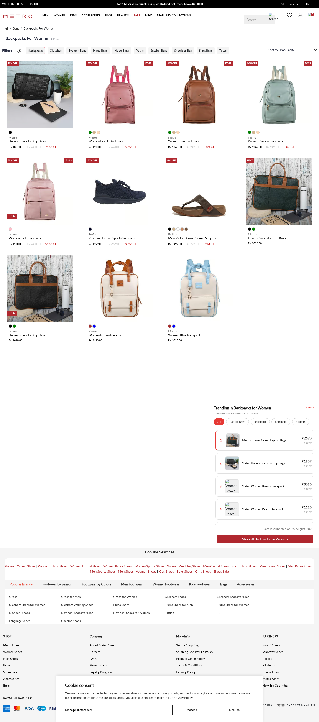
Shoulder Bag (183, 50)
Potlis (140, 50)
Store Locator (289, 4)
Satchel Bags (159, 50)
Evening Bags (77, 50)
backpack (260, 421)
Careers (95, 652)
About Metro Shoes (103, 645)
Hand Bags (100, 50)
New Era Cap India (275, 685)
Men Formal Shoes (272, 566)
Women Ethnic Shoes (53, 566)
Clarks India (271, 672)
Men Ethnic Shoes (244, 566)
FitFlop (267, 658)
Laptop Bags (237, 421)
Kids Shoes (166, 571)
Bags (16, 28)
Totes (223, 50)
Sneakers (281, 421)
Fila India (269, 665)
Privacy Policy (186, 672)
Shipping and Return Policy (194, 652)
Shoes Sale (221, 571)
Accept (192, 710)
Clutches (56, 50)
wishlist (289, 15)
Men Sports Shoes (103, 571)
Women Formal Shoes (85, 566)
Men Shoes (126, 571)
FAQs (93, 658)
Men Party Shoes (300, 566)
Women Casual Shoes (20, 566)
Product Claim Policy (190, 658)
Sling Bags (205, 50)
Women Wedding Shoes (184, 566)
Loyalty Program (101, 672)
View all (310, 407)
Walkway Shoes (273, 652)
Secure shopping (187, 645)
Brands (8, 665)
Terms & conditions (189, 665)
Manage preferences (78, 710)
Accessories (11, 679)
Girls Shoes (203, 571)
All (219, 421)
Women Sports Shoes (150, 566)
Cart (310, 14)
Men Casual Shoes (216, 566)
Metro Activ (271, 679)
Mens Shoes (11, 645)
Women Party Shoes (117, 566)
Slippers (301, 421)
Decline (234, 710)
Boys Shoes (184, 571)
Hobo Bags (121, 50)
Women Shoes (146, 571)
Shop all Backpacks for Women (265, 539)
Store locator (99, 665)
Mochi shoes (271, 645)
